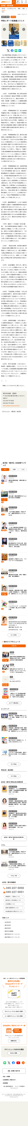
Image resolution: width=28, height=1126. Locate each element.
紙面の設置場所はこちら (12, 907)
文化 (19, 8)
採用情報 (5, 1083)
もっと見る (14, 635)
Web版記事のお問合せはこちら (14, 911)
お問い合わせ (15, 1071)
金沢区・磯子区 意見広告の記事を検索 (13, 838)
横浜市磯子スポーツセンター (12, 937)
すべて (3, 8)
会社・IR (18, 2)
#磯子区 (13, 411)
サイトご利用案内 (20, 1086)
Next (23, 29)
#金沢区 (19, 411)
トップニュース (11, 8)
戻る (3, 11)
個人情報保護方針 (8, 1086)
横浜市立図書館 (9, 931)
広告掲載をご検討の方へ (9, 1080)
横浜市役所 (8, 928)
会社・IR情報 (6, 1076)
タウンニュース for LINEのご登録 (14, 1011)
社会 (24, 8)
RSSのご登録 (13, 1053)
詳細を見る (14, 1041)
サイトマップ (14, 1088)
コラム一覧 (14, 875)
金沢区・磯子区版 (7, 5)
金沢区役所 (8, 922)
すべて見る (14, 764)
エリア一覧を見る (13, 703)
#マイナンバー (6, 411)
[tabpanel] (14, 31)
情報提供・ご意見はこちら (13, 896)
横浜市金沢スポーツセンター (12, 934)
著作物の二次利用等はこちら (13, 900)
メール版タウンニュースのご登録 (14, 1016)
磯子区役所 (8, 925)
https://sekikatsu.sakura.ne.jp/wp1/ (11, 405)
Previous (4, 29)
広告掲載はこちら (10, 904)
